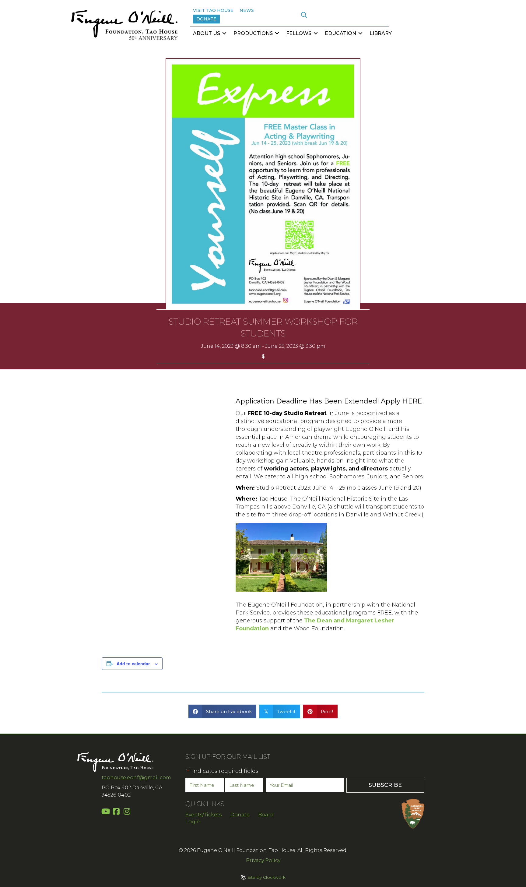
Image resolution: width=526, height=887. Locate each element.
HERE (412, 401)
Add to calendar (133, 663)
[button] (304, 15)
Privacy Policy (263, 860)
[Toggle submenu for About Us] (224, 33)
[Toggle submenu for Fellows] (315, 33)
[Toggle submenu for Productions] (277, 33)
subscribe (385, 785)
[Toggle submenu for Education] (360, 33)
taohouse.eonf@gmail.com (136, 777)
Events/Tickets (203, 815)
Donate (240, 815)
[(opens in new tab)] (413, 813)
